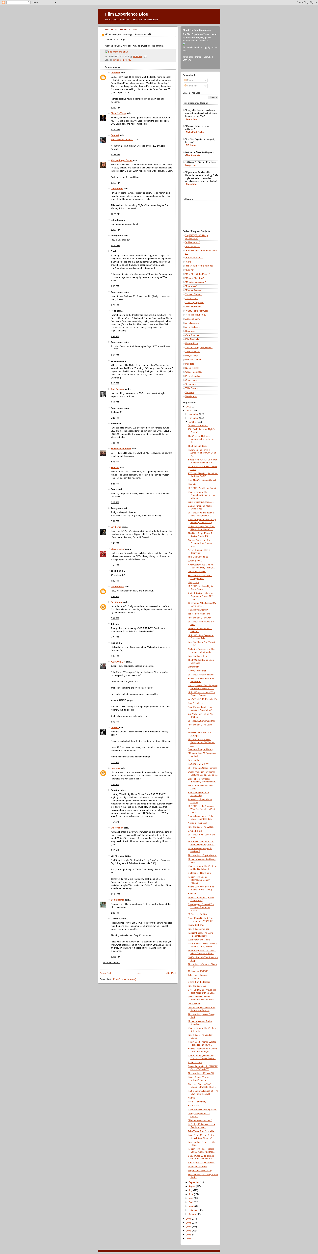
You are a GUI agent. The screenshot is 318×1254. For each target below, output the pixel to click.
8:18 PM (115, 762)
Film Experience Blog (126, 14)
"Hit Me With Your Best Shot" (199, 266)
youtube (208, 57)
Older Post (170, 973)
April (191, 1202)
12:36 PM (115, 155)
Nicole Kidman (192, 368)
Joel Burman (117, 389)
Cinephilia (191, 184)
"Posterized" (191, 286)
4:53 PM (115, 596)
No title (191, 1098)
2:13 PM (115, 383)
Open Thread (194, 1004)
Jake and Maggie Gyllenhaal (198, 348)
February (193, 1210)
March (192, 1206)
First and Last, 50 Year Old (201, 1073)
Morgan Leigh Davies (121, 160)
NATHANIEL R (118, 662)
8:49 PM (115, 784)
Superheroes (191, 384)
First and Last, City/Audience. (202, 855)
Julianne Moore (192, 351)
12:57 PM (115, 230)
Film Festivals (192, 339)
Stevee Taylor (118, 549)
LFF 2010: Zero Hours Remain (202, 488)
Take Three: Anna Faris (199, 614)
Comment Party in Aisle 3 (200, 749)
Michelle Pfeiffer (193, 360)
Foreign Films (191, 343)
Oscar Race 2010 (193, 372)
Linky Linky (193, 582)
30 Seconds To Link (197, 914)
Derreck (115, 727)
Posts (189, 80)
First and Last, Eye (197, 986)
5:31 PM (115, 618)
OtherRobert (117, 188)
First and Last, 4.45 (197, 656)
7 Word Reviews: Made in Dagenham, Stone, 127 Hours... (200, 596)
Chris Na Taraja (118, 113)
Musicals (189, 364)
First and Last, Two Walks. (201, 827)
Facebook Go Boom (197, 1167)
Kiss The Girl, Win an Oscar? (202, 480)
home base (188, 57)
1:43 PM (115, 913)
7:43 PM (115, 656)
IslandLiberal (117, 587)
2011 (188, 407)
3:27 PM (115, 502)
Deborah (115, 135)
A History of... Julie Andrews (201, 1163)
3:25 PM (115, 484)
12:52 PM (115, 183)
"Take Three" (191, 298)
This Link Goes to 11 (198, 557)
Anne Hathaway (192, 327)
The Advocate (193, 155)
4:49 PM (115, 581)
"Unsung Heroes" (193, 307)
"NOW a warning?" (197, 571)
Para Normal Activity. (198, 610)
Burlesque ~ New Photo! (199, 873)
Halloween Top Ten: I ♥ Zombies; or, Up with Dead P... (202, 453)
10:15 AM (115, 894)
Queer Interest (192, 380)
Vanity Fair (191, 119)
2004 (188, 1238)
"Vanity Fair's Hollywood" (197, 311)
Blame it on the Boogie (199, 982)
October (193, 422)
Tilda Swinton (191, 388)
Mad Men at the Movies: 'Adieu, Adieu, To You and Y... (201, 742)
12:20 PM (115, 130)
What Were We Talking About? (202, 1110)
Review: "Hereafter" (197, 671)
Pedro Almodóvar (193, 376)
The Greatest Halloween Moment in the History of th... (201, 439)
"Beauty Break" (192, 246)
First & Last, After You (198, 929)
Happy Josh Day (196, 925)
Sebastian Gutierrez (121, 449)
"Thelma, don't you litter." (200, 1120)
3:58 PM (115, 565)
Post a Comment (111, 962)
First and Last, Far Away (200, 618)
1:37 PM (115, 336)
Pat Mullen (116, 602)
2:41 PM (115, 443)
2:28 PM (115, 418)
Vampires (189, 392)
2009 (188, 1219)
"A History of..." (192, 242)
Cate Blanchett (192, 335)
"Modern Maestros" (194, 278)
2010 (188, 410)
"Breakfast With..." (194, 258)
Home (138, 973)
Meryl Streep (191, 356)
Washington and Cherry (199, 940)
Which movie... (195, 561)
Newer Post (105, 973)
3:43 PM (115, 543)
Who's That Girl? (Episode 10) (202, 699)
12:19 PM (115, 108)
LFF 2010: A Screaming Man (201, 721)
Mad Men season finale (122, 139)
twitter (198, 57)
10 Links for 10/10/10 (198, 971)
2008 (188, 1223)
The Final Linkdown (197, 446)
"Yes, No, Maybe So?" (196, 315)
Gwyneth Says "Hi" (197, 831)
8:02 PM (115, 722)
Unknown (115, 73)
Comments (192, 86)
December (194, 414)
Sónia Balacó (117, 900)
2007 (188, 1227)
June (191, 1194)
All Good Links (195, 1062)
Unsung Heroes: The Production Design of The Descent (201, 495)
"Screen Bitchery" (193, 294)
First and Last (194, 760)
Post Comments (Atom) (124, 979)
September (194, 1182)
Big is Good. (194, 1106)
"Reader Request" (193, 290)
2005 (188, 1235)
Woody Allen (191, 396)
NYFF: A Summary (197, 1102)
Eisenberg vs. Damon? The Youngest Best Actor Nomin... (201, 907)
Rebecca (115, 467)
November (194, 418)
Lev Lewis (116, 527)
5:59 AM (115, 822)
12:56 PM (115, 214)
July (191, 1190)
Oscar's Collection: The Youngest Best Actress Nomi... (200, 543)
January (193, 1214)
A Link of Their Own (197, 823)
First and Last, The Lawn (200, 725)
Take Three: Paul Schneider (201, 1131)
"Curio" (188, 262)
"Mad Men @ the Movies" (197, 274)
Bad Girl (192, 894)
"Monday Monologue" (195, 282)
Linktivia (192, 484)
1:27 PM (115, 305)
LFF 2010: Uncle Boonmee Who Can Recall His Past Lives (201, 809)
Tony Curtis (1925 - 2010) (200, 1171)
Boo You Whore (195, 703)
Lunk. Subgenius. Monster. (201, 502)
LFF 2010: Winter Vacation (200, 675)
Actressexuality (192, 319)
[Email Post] (145, 56)
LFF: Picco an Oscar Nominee (202, 768)
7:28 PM (115, 637)
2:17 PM (115, 402)
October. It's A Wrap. (198, 425)
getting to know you (121, 60)
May (191, 1198)
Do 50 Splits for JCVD (198, 764)
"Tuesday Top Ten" (194, 302)
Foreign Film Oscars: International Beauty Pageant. (199, 880)
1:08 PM (115, 286)
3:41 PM (115, 521)
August (192, 1186)
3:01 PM (115, 462)
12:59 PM (115, 245)
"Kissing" (189, 270)
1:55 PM (115, 355)
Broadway (190, 331)
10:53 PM (115, 957)
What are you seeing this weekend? (128, 34)
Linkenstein (193, 667)
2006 (188, 1231)
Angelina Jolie (192, 323)
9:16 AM (115, 850)
